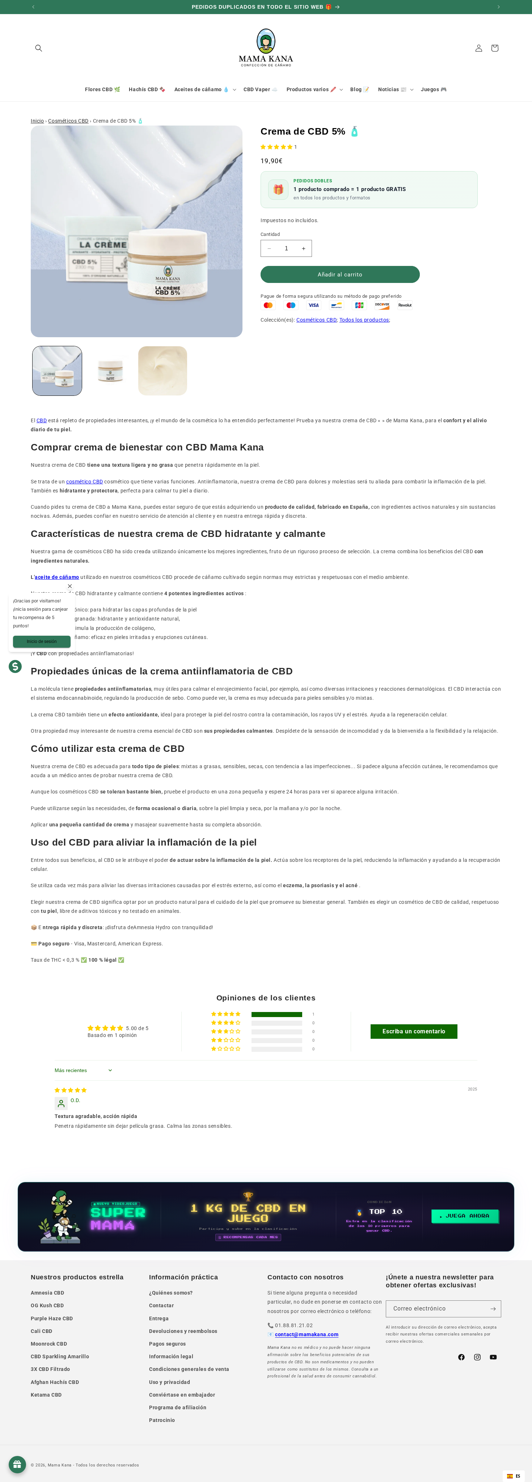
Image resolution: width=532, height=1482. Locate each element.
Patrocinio (162, 1420)
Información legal (171, 1356)
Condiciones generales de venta (189, 1369)
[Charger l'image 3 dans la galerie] (162, 370)
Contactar (161, 1305)
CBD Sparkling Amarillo (60, 1356)
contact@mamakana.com (306, 1334)
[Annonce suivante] (499, 7)
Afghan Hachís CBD (55, 1382)
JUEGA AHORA (468, 1216)
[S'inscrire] (493, 1308)
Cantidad (270, 234)
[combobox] (514, 1476)
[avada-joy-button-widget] (17, 1464)
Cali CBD (41, 1331)
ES (518, 1476)
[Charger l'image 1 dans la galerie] (57, 370)
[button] (39, 48)
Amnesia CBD (47, 1293)
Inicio (37, 121)
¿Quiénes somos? (171, 1293)
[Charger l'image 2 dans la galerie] (110, 370)
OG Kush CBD (47, 1305)
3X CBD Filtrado (50, 1369)
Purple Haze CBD (52, 1318)
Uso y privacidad (169, 1382)
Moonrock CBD (49, 1344)
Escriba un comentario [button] (414, 1031)
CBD (42, 420)
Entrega (159, 1318)
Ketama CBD (46, 1395)
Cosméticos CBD (68, 121)
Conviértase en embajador (182, 1395)
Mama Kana (60, 1465)
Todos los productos (364, 320)
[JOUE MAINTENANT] (266, 1216)
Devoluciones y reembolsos (183, 1331)
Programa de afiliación (177, 1407)
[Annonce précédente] (33, 7)
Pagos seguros (167, 1344)
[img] (71, 1090)
